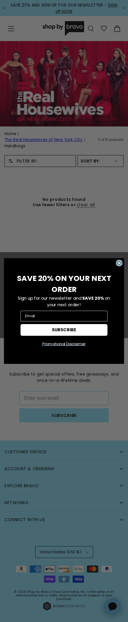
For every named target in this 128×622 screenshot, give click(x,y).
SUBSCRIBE (64, 329)
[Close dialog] (119, 263)
